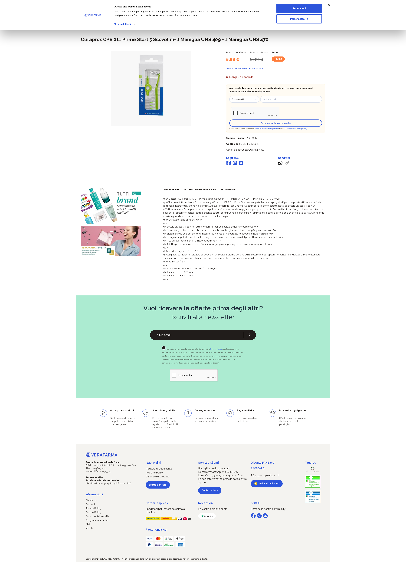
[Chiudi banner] (329, 5)
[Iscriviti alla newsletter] (249, 335)
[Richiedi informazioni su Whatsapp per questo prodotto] (280, 163)
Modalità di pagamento (159, 468)
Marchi (89, 528)
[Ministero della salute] (312, 469)
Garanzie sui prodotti (157, 476)
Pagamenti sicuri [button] (157, 529)
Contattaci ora (210, 490)
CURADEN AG (256, 149)
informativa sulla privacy (297, 129)
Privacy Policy (216, 349)
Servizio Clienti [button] (208, 462)
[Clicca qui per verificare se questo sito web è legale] (312, 481)
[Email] (241, 163)
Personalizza (297, 18)
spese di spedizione (170, 559)
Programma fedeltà (97, 520)
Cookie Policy (93, 512)
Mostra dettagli (122, 24)
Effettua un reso (157, 485)
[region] (151, 88)
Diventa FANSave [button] (263, 462)
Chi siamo (91, 500)
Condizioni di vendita (97, 516)
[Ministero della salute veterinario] (312, 496)
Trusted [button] (310, 462)
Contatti (90, 504)
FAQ (88, 524)
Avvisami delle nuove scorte (276, 123)
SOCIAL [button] (256, 503)
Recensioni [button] (205, 503)
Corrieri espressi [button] (157, 503)
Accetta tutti (299, 8)
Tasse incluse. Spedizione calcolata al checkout (245, 68)
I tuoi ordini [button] (153, 462)
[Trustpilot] (207, 516)
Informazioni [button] (94, 494)
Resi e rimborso (154, 472)
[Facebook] (228, 163)
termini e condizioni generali (267, 129)
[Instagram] (234, 163)
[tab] (171, 190)
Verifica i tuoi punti (269, 483)
